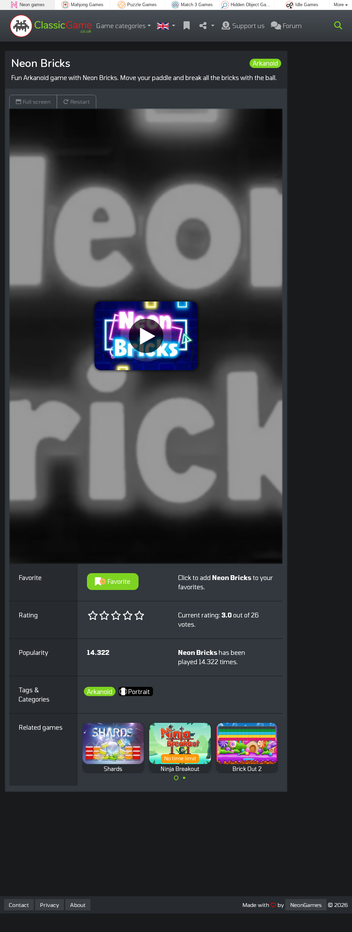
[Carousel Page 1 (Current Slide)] (176, 777)
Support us (248, 26)
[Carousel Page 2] (184, 777)
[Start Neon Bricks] (146, 336)
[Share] (206, 26)
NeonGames (306, 904)
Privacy (49, 904)
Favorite (118, 581)
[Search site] (338, 26)
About (78, 904)
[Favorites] (186, 26)
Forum (291, 26)
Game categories (121, 26)
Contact (19, 904)
